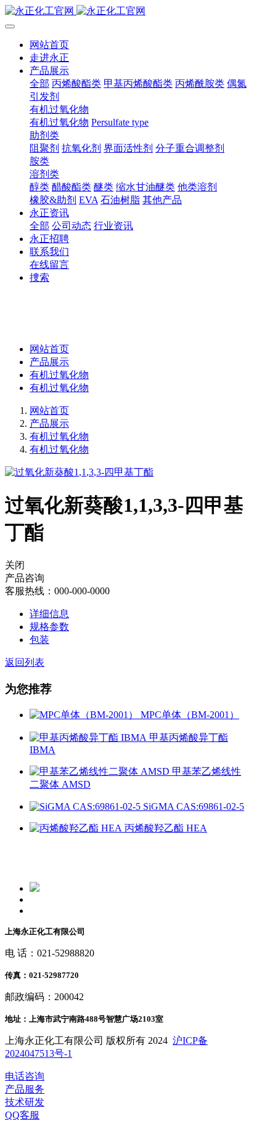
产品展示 (49, 362)
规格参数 (49, 626)
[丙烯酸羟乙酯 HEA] (77, 828)
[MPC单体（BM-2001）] (85, 714)
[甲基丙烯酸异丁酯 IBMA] (89, 737)
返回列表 (24, 662)
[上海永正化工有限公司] (127, 11)
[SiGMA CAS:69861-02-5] (86, 806)
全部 (39, 83)
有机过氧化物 (59, 375)
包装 (39, 639)
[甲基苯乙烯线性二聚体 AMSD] (101, 771)
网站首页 (49, 44)
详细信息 (49, 613)
